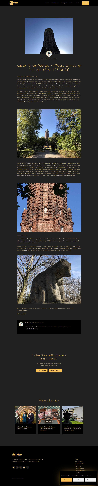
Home (47, 3)
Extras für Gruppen (79, 463)
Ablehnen (78, 480)
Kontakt (71, 3)
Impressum (85, 483)
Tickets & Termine (55, 370)
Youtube (35, 76)
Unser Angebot (54, 3)
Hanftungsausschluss (80, 470)
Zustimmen (66, 480)
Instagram (27, 76)
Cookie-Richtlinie (73, 483)
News (77, 3)
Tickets (85, 3)
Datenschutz (79, 483)
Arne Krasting (39, 322)
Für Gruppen (64, 3)
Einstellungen (90, 480)
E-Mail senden (42, 370)
